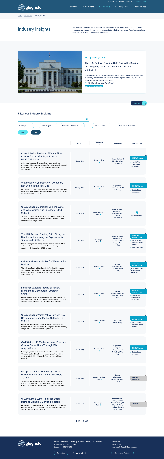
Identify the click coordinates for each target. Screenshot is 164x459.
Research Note (99, 160)
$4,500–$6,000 (136, 215)
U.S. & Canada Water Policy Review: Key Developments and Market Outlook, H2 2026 (43, 318)
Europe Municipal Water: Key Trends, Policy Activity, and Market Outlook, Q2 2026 (42, 374)
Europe (114, 159)
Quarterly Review (99, 320)
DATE (79, 143)
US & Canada (117, 320)
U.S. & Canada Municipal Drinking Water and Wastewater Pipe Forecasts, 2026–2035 (42, 210)
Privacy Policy (116, 442)
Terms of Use (116, 444)
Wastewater (118, 218)
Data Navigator (120, 1)
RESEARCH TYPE (99, 143)
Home (20, 16)
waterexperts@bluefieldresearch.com (124, 447)
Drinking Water (117, 209)
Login (144, 1)
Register (138, 1)
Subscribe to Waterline (122, 453)
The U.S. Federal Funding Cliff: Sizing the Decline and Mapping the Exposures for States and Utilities (112, 66)
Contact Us (111, 1)
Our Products (104, 7)
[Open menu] (79, 7)
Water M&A (118, 163)
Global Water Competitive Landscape (135, 164)
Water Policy (117, 323)
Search (129, 1)
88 (87, 421)
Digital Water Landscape (136, 191)
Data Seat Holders (138, 247)
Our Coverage (88, 7)
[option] (82, 72)
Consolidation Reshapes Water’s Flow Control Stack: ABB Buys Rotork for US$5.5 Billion (41, 156)
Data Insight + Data (98, 58)
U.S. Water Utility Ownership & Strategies (137, 271)
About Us (74, 7)
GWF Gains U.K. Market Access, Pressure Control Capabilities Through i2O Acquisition (43, 345)
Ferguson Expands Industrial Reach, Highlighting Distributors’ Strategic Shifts (40, 290)
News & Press (140, 7)
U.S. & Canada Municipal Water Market (101, 83)
